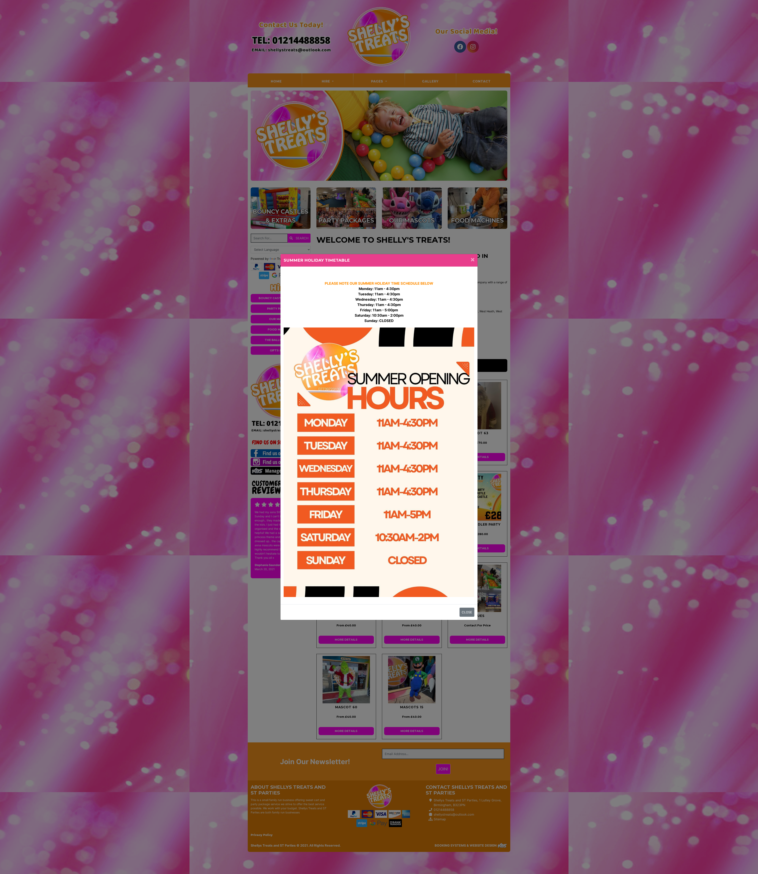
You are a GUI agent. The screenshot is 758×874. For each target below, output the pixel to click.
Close (467, 612)
